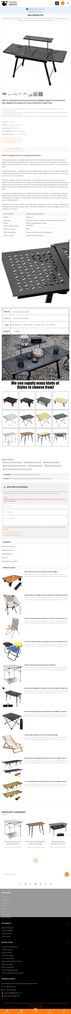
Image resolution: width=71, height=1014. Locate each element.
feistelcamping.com (38, 1005)
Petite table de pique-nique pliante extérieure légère (41, 572)
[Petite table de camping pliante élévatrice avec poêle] (13, 829)
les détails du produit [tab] (13, 149)
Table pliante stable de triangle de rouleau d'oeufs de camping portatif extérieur (31, 478)
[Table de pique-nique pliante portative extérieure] (12, 674)
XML (41, 1007)
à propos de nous (7, 914)
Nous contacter (6, 917)
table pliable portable (36, 466)
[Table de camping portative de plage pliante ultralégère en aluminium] (12, 721)
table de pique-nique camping (13, 462)
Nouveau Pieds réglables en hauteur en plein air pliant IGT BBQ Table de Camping (46, 688)
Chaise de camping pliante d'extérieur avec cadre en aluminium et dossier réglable (46, 618)
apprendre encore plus (35, 11)
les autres (5, 557)
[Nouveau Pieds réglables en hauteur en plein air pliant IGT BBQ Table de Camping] (12, 697)
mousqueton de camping (9, 561)
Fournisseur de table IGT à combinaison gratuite (18, 469)
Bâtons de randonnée (8, 546)
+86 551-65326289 (11, 990)
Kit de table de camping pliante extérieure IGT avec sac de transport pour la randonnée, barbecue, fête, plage (58, 843)
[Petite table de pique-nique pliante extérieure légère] (12, 581)
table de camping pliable (52, 462)
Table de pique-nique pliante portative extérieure (40, 665)
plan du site (36, 1007)
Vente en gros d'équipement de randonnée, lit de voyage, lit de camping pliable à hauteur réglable (46, 758)
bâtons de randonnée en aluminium (12, 961)
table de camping (29, 18)
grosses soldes (6, 903)
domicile (7, 18)
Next (69, 834)
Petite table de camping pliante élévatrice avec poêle (25, 474)
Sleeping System (7, 554)
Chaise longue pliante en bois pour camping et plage (41, 735)
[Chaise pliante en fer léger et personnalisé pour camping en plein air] (12, 604)
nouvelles (4, 908)
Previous (1, 834)
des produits (5, 900)
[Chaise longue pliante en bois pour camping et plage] (12, 744)
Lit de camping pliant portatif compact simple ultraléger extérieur (45, 781)
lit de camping (6, 936)
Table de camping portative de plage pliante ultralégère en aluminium (46, 711)
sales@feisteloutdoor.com (15, 993)
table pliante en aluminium (33, 462)
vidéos (3, 906)
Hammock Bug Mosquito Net (10, 970)
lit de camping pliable (8, 958)
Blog (3, 911)
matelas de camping (7, 964)
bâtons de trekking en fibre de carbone (13, 973)
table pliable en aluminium (54, 466)
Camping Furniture (17, 18)
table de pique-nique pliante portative (15, 466)
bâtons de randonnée (8, 967)
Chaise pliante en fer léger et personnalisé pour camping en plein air (46, 595)
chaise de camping (7, 930)
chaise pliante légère (7, 955)
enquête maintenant (11, 140)
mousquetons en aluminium (9, 947)
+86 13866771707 (11, 986)
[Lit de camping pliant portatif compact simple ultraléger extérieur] (12, 790)
